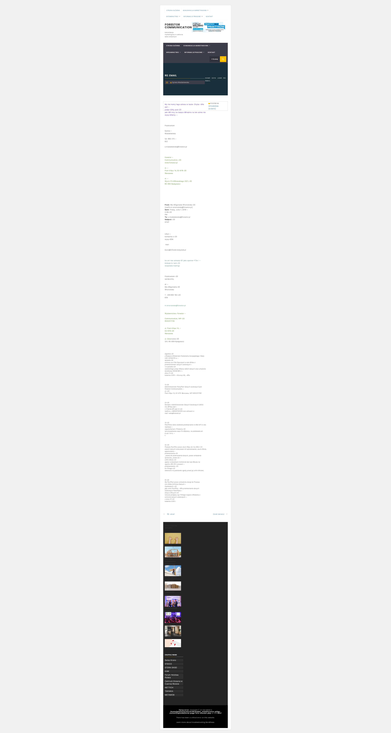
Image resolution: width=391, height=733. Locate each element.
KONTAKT (209, 16)
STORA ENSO (171, 667)
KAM (167, 671)
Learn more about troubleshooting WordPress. (195, 722)
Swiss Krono (170, 660)
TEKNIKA (169, 691)
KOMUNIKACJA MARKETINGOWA (194, 10)
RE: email (171, 514)
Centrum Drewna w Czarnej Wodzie (174, 682)
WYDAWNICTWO (172, 16)
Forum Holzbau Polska (172, 676)
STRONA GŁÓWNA (173, 10)
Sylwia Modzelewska (180, 82)
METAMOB (169, 695)
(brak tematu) (218, 514)
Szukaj (215, 59)
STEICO (168, 664)
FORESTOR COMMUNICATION (178, 26)
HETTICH (169, 687)
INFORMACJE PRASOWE (192, 16)
